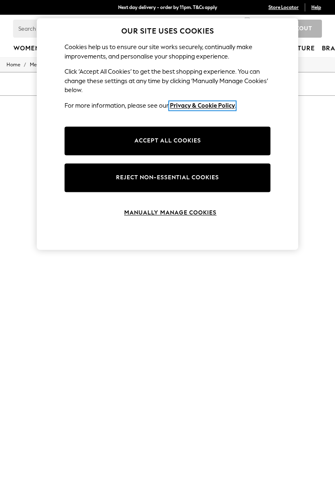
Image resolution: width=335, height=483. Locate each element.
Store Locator (283, 7)
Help (316, 7)
